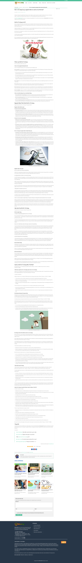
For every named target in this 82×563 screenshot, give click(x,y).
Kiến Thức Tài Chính (51, 2)
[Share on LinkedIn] (36, 449)
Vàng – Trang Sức (42, 2)
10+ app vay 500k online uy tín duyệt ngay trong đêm (34, 490)
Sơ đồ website (36, 530)
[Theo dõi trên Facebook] (64, 0)
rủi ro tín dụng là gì (19, 18)
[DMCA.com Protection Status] (63, 542)
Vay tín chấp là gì (19, 432)
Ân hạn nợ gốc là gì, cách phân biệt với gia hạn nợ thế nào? (47, 490)
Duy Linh (24, 12)
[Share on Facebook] (31, 449)
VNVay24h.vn (22, 554)
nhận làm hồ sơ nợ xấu (22, 436)
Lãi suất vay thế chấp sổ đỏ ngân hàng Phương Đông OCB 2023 (46, 474)
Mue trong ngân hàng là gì (21, 441)
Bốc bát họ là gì (19, 439)
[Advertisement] (61, 23)
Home (26, 2)
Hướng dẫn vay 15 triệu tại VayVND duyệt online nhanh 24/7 (20, 490)
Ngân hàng (35, 2)
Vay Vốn (29, 2)
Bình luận (17, 501)
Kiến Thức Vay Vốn (25, 7)
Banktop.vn (26, 554)
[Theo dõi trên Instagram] (65, 0)
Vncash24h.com (51, 443)
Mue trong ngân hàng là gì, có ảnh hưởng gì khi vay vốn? (33, 474)
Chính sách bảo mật (37, 528)
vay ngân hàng (31, 452)
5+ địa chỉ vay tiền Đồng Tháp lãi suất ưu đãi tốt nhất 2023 (21, 474)
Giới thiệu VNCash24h (37, 525)
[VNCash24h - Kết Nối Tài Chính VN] (19, 2)
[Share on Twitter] (33, 449)
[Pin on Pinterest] (35, 449)
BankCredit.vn (31, 554)
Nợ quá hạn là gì (19, 434)
